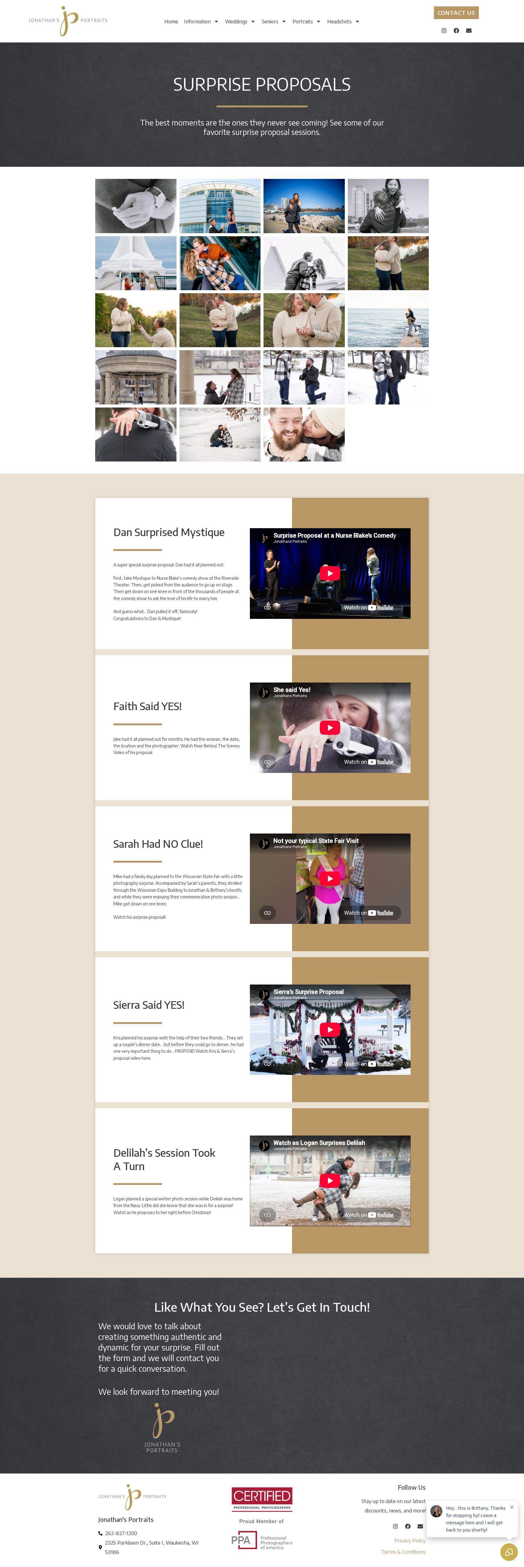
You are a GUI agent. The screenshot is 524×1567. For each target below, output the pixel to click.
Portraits (303, 21)
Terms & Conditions (403, 1551)
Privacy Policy (410, 1540)
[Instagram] (443, 30)
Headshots (339, 21)
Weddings (236, 21)
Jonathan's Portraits (126, 1519)
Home (171, 21)
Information (197, 21)
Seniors (270, 21)
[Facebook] (456, 30)
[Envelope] (468, 30)
